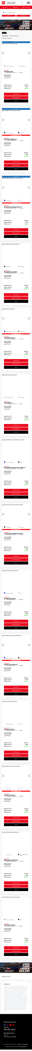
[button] (29, 53)
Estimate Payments (16, 97)
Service (16, 7)
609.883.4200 (9, 1029)
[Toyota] (3, 2)
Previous (1, 25)
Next (31, 25)
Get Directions (27, 7)
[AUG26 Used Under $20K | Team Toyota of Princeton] (16, 25)
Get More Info (16, 94)
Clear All (4, 32)
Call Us (6, 7)
